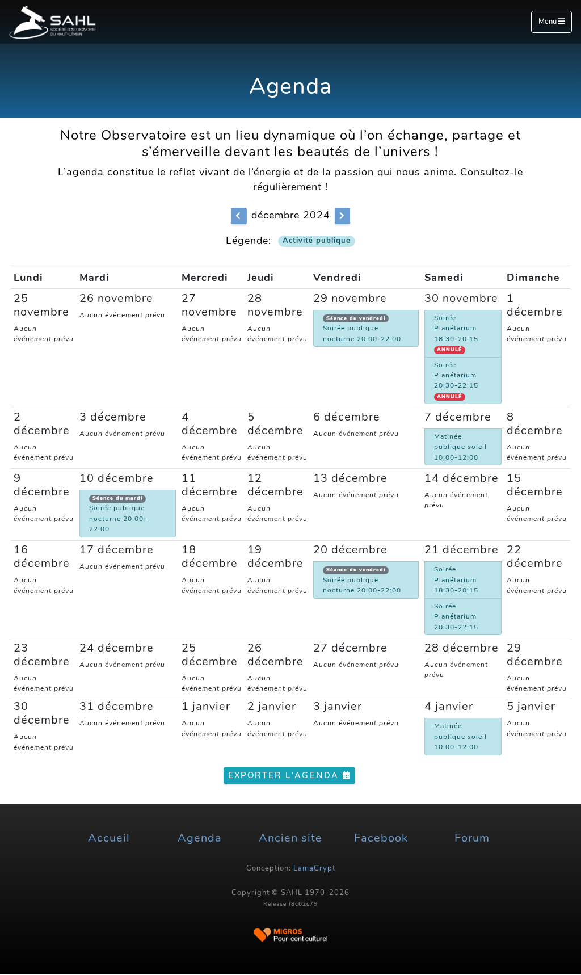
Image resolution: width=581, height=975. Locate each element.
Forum (472, 838)
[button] (238, 216)
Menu (548, 21)
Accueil (109, 838)
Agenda (200, 838)
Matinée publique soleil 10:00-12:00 (460, 447)
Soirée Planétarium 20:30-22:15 (456, 380)
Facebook (381, 838)
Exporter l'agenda (285, 775)
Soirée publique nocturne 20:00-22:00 (362, 329)
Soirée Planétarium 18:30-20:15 (456, 333)
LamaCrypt (314, 868)
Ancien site (290, 838)
